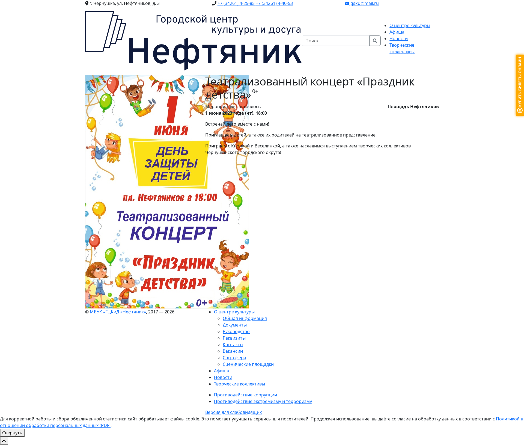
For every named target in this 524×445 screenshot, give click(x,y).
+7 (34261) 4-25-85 (237, 3)
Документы (235, 325)
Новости (398, 38)
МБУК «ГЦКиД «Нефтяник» (118, 312)
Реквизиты (234, 338)
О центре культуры (234, 312)
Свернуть (12, 433)
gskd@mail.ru (364, 3)
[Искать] (375, 40)
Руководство (236, 331)
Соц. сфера (234, 358)
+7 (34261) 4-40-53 (274, 3)
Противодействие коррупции (245, 395)
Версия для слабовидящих (233, 412)
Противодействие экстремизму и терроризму (263, 401)
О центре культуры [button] (409, 25)
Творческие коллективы (239, 384)
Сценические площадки (248, 364)
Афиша (396, 32)
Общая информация (245, 318)
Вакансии (233, 351)
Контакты (233, 345)
